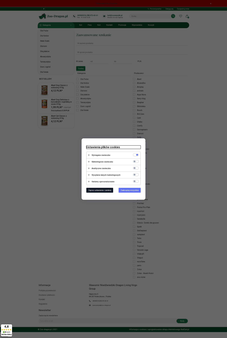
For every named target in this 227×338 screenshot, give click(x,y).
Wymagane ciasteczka (101, 155)
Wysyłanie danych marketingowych (106, 175)
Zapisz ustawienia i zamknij (99, 190)
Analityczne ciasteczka (101, 168)
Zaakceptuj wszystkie (130, 190)
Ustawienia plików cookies (103, 147)
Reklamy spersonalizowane (103, 181)
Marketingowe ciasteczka (102, 162)
